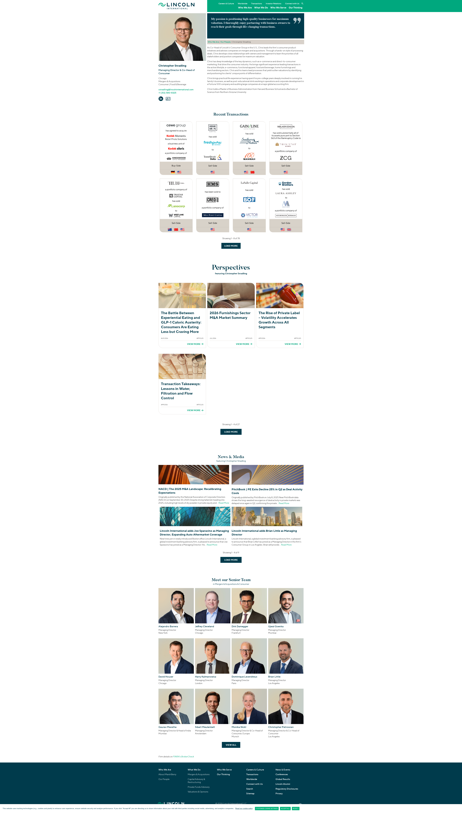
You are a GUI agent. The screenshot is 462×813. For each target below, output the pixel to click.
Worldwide (242, 3)
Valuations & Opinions (198, 791)
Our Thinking (295, 7)
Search (249, 789)
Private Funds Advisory (199, 787)
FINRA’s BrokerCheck (183, 756)
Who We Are (245, 7)
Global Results (283, 779)
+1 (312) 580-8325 (167, 92)
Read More (223, 503)
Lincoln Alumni (283, 784)
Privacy (279, 793)
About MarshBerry (167, 774)
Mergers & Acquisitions (199, 774)
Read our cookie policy (244, 808)
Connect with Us (292, 3)
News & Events (283, 769)
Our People (225, 42)
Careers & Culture (226, 3)
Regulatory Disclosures (287, 789)
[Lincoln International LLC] (176, 6)
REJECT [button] (295, 808)
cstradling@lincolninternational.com (175, 89)
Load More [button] (231, 245)
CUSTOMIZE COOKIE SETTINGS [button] (267, 808)
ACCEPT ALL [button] (285, 808)
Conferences (282, 774)
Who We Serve (278, 7)
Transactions (256, 3)
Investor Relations (273, 3)
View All (233, 745)
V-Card (168, 98)
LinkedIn (160, 98)
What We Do (261, 7)
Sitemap (250, 793)
